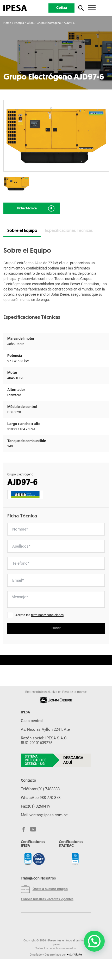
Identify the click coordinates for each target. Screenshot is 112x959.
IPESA (25, 712)
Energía (19, 23)
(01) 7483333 (48, 789)
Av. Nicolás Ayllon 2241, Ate (45, 729)
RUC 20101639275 (36, 742)
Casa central (32, 720)
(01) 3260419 (39, 806)
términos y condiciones (47, 615)
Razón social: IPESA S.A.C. (44, 738)
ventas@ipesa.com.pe (48, 815)
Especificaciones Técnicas (69, 231)
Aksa (30, 23)
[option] (56, 136)
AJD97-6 (69, 23)
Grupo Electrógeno (49, 23)
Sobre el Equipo (22, 231)
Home (7, 23)
